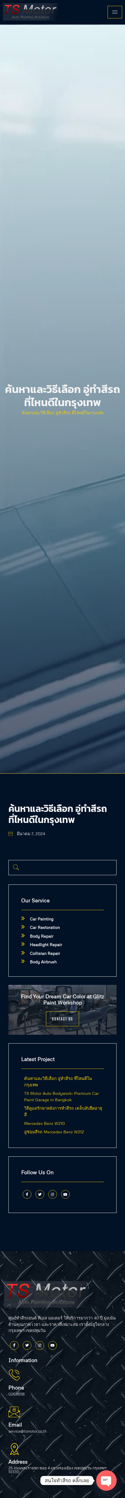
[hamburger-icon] (115, 12)
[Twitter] (39, 1194)
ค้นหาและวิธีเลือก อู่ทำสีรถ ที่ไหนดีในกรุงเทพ (62, 412)
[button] (16, 867)
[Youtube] (65, 1194)
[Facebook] (27, 1194)
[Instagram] (52, 1194)
